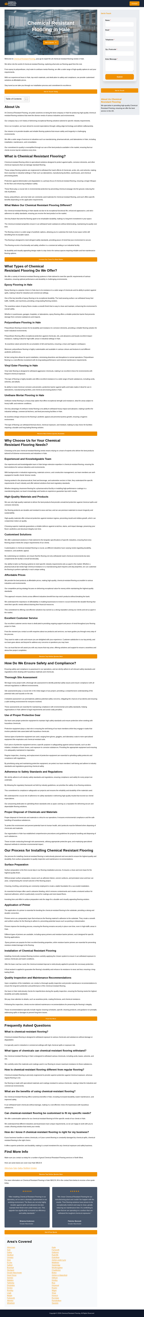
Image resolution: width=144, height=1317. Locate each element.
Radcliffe (55, 1255)
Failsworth (11, 1298)
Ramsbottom (56, 1300)
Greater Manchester (14, 1273)
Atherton (10, 1300)
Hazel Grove (11, 1275)
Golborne (55, 1252)
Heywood (55, 1285)
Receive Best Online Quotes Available (50, 433)
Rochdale (55, 1298)
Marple (9, 1295)
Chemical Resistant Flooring (24, 59)
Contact (134, 3)
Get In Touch (119, 90)
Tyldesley (10, 1283)
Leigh (9, 1293)
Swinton (10, 1278)
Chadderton (56, 1270)
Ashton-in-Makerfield (59, 1275)
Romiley (10, 1290)
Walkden (10, 1280)
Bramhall (10, 1268)
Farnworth (55, 1250)
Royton (54, 1288)
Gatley (20, 1168)
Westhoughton (57, 1268)
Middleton (55, 1262)
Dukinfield (55, 1257)
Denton (10, 1288)
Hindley (55, 1280)
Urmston (33, 1168)
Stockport (10, 1270)
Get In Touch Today (51, 91)
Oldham (55, 1278)
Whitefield (11, 1303)
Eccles (9, 1262)
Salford (9, 1265)
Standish (55, 1303)
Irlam (9, 1260)
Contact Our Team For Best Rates (51, 259)
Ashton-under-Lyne (59, 1260)
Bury (53, 1283)
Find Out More (51, 1019)
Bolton (54, 1273)
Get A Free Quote (51, 1232)
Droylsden (11, 1285)
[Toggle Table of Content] (25, 99)
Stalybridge (56, 1265)
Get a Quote (49, 42)
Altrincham (9, 1168)
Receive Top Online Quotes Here (51, 656)
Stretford (26, 1168)
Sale (15, 1168)
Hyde (54, 1247)
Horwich (55, 1295)
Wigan (54, 1290)
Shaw (54, 1293)
